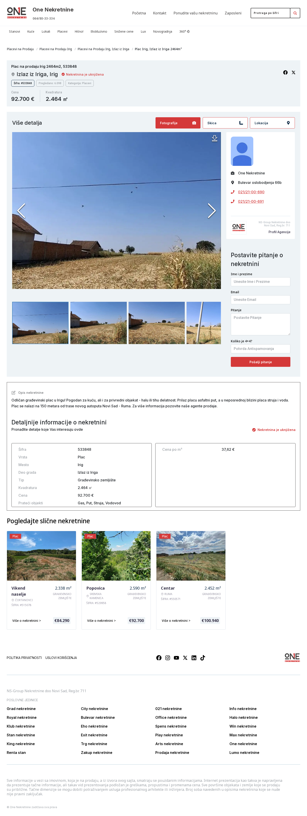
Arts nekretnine (169, 744)
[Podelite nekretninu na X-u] (293, 72)
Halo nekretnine (243, 717)
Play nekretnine (169, 735)
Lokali (46, 31)
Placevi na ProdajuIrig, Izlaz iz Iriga (103, 49)
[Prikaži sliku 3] (157, 323)
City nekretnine (94, 708)
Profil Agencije (279, 232)
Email (235, 292)
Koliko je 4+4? (241, 341)
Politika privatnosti (24, 658)
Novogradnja (162, 31)
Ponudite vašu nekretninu (196, 13)
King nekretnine (21, 744)
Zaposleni (233, 13)
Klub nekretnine (21, 726)
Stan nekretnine (21, 735)
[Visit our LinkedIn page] (194, 657)
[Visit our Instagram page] (167, 657)
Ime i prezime (241, 274)
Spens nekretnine (171, 726)
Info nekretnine (243, 708)
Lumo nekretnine (244, 752)
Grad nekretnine (21, 708)
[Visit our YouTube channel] (176, 657)
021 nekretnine (168, 708)
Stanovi (14, 31)
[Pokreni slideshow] (19, 281)
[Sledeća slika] (212, 210)
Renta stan (16, 752)
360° (182, 31)
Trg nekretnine (94, 744)
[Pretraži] (295, 13)
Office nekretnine (171, 717)
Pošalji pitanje (260, 362)
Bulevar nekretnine (98, 717)
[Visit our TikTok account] (202, 657)
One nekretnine (243, 744)
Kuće (30, 31)
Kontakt (159, 13)
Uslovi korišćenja (61, 658)
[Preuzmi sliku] (215, 138)
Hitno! (79, 31)
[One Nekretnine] (17, 13)
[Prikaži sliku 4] (215, 323)
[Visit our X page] (185, 657)
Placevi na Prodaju (20, 49)
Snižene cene (123, 31)
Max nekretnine (243, 735)
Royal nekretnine (22, 717)
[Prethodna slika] (21, 210)
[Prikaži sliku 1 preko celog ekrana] (116, 215)
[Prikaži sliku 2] (98, 323)
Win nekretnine (242, 726)
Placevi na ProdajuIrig (55, 49)
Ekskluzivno (99, 31)
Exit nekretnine (94, 735)
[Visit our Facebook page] (159, 657)
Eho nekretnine (94, 726)
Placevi (62, 31)
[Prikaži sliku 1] (40, 323)
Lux (143, 31)
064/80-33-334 (44, 18)
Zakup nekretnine (96, 752)
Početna (139, 13)
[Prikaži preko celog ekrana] (213, 281)
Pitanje (236, 310)
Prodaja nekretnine (172, 752)
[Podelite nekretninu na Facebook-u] (285, 72)
